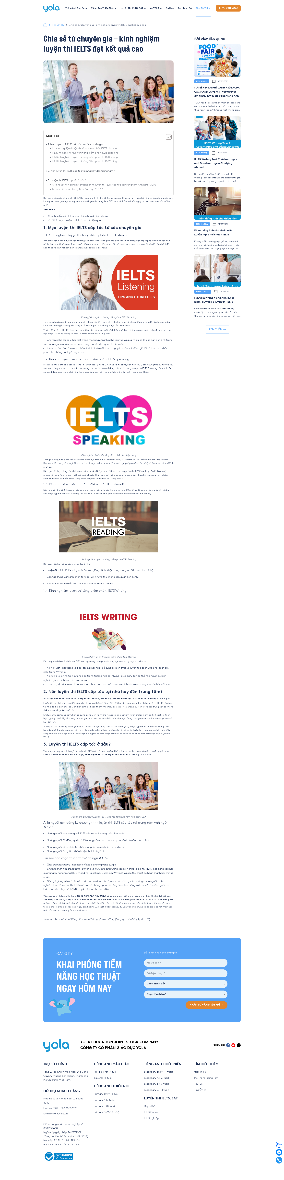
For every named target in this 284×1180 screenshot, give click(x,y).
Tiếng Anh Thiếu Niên (102, 8)
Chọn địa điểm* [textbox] (156, 994)
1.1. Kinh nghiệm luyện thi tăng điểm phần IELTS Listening (85, 148)
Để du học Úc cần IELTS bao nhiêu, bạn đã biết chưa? (77, 216)
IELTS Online (151, 1112)
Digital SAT (150, 1106)
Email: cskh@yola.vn (55, 1113)
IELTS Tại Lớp (151, 1118)
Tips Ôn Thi (202, 8)
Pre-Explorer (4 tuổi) (106, 1072)
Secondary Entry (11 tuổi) (158, 1072)
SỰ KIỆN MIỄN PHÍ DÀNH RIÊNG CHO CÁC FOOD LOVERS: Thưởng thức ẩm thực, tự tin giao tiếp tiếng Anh (217, 92)
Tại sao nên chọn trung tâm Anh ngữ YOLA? (77, 189)
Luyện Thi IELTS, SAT (132, 8)
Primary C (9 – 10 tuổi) (106, 1112)
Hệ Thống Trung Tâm (206, 1078)
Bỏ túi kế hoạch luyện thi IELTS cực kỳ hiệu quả (74, 220)
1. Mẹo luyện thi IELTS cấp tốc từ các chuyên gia (75, 144)
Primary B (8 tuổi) (104, 1106)
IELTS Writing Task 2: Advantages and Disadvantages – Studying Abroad (215, 163)
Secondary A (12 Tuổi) (156, 1078)
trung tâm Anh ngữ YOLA (91, 896)
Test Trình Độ (185, 8)
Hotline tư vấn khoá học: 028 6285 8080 (63, 1100)
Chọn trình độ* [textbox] (156, 984)
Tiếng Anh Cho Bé (74, 8)
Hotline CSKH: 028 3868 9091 (60, 1108)
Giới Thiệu (200, 1072)
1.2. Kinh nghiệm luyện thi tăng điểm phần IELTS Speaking (85, 153)
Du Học (170, 8)
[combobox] (185, 984)
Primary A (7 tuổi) (104, 1100)
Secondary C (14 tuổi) (156, 1090)
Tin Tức (198, 1084)
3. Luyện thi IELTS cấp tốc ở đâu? (67, 180)
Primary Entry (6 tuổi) (106, 1094)
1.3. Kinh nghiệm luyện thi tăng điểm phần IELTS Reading (85, 157)
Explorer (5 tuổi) (103, 1078)
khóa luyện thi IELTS (96, 755)
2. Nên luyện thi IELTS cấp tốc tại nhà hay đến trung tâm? (81, 171)
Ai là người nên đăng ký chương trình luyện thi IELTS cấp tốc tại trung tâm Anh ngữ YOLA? (104, 185)
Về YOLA (154, 8)
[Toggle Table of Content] (167, 137)
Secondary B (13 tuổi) (156, 1084)
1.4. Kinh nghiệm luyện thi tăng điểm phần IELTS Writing (84, 161)
